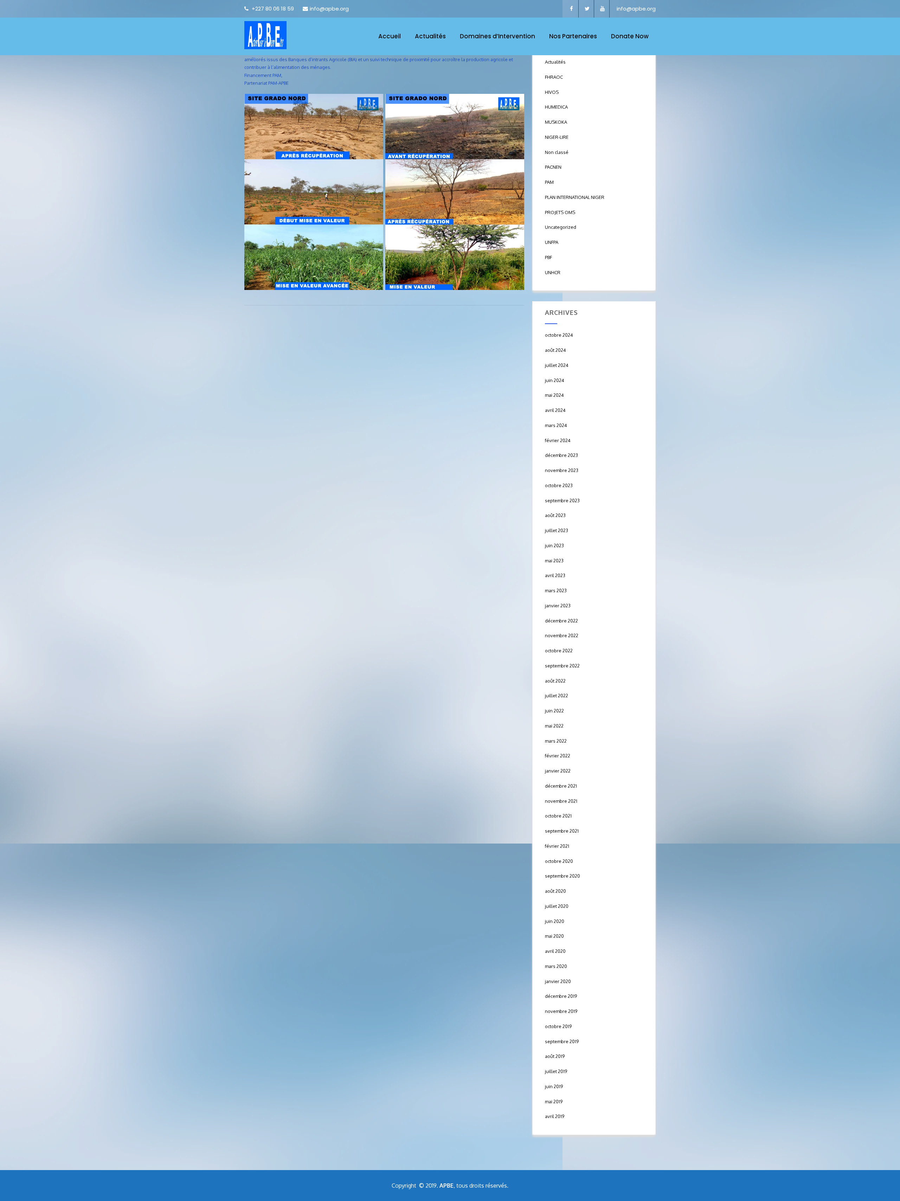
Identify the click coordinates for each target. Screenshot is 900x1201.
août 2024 (555, 350)
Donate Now (630, 36)
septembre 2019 (562, 1041)
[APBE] (265, 35)
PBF (548, 257)
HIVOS (552, 92)
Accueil (389, 36)
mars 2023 (556, 590)
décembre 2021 (561, 786)
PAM (549, 182)
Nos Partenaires (573, 36)
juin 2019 (554, 1086)
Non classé (556, 152)
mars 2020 (556, 966)
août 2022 (555, 681)
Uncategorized (560, 227)
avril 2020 (555, 951)
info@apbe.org (329, 8)
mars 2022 (556, 741)
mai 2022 (554, 726)
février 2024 (558, 440)
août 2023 (555, 515)
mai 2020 (554, 936)
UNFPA (551, 242)
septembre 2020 (562, 876)
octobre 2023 (559, 485)
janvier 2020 (558, 981)
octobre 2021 (558, 816)
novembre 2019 (561, 1011)
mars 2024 (556, 425)
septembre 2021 (562, 831)
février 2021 (557, 846)
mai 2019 (553, 1101)
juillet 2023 (556, 530)
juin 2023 (554, 545)
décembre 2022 (561, 621)
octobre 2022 (559, 650)
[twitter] (587, 9)
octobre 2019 (558, 1026)
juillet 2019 (556, 1071)
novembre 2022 (561, 635)
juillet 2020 (556, 906)
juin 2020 (554, 921)
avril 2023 (555, 575)
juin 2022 (554, 711)
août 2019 (555, 1056)
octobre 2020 (559, 861)
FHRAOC (554, 77)
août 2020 (555, 891)
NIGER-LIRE (556, 137)
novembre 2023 (561, 470)
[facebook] (572, 9)
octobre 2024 (559, 335)
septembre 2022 (562, 666)
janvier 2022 (558, 771)
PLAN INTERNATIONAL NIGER (574, 197)
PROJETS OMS (560, 212)
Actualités (430, 36)
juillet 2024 (556, 365)
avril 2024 (555, 410)
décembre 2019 (561, 996)
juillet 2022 (556, 695)
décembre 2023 (561, 455)
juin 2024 (554, 380)
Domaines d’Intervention (497, 36)
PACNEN (553, 167)
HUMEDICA (556, 107)
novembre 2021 (561, 801)
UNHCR (552, 272)
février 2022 (557, 755)
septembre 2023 (562, 500)
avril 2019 (554, 1116)
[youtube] (603, 9)
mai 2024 (554, 395)
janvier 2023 (558, 605)
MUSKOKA (556, 122)
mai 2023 (554, 560)
